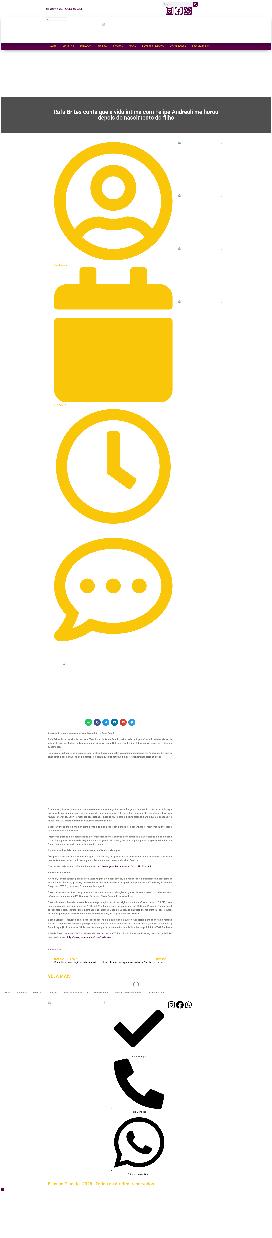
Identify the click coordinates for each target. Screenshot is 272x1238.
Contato (52, 992)
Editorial (37, 992)
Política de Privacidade (128, 992)
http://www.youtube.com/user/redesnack (90, 937)
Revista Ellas (101, 992)
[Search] (195, 4)
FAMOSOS (85, 46)
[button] (88, 722)
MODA (132, 46)
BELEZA (102, 46)
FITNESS (118, 46)
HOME (52, 46)
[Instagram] (169, 11)
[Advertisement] (95, 73)
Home (7, 992)
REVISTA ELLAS (201, 46)
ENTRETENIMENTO (153, 46)
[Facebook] (179, 11)
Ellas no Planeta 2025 (76, 992)
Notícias (22, 992)
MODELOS (68, 46)
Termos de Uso (155, 992)
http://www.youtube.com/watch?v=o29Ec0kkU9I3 (124, 866)
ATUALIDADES (178, 46)
